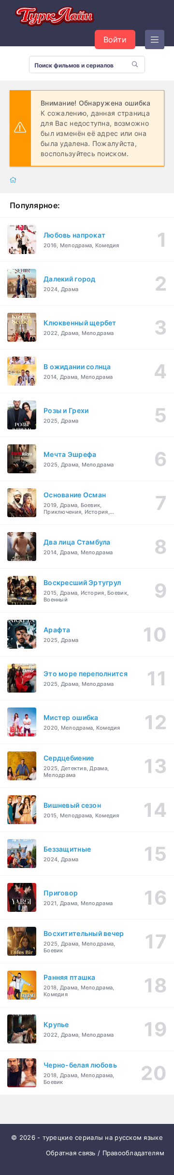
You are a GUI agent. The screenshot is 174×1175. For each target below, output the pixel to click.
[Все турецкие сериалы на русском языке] (53, 17)
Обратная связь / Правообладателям (105, 1153)
